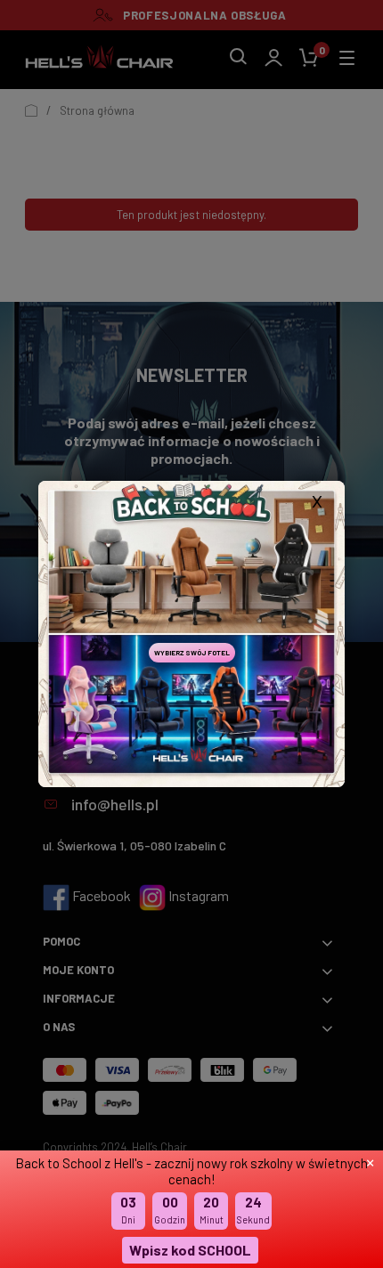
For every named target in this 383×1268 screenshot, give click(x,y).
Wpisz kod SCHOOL (190, 1249)
